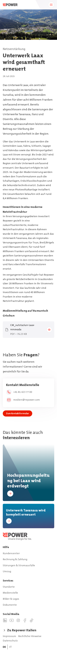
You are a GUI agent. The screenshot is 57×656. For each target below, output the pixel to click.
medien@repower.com (26, 399)
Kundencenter (11, 553)
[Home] (28, 536)
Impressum (9, 636)
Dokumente (10, 604)
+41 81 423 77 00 (22, 392)
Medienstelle (10, 592)
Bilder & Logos (11, 599)
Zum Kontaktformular (17, 413)
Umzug (7, 571)
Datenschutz (10, 640)
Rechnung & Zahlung (15, 559)
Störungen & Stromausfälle (19, 565)
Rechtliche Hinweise (29, 636)
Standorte (9, 586)
